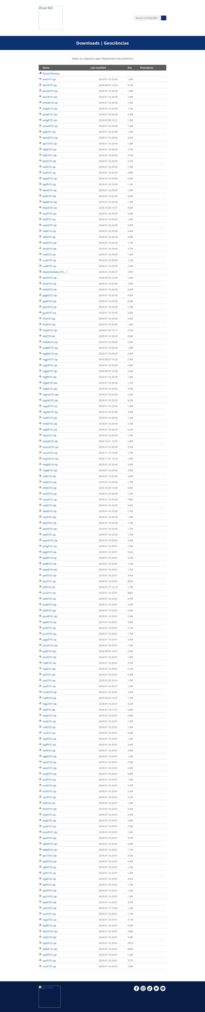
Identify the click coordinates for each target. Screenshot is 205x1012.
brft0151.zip (49, 219)
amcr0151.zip (50, 96)
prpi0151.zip (49, 651)
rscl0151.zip (49, 732)
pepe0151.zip (50, 569)
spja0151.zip (49, 878)
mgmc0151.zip (50, 394)
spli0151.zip (49, 884)
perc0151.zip (49, 575)
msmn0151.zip (50, 446)
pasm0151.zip (50, 540)
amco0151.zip (50, 90)
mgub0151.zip (50, 411)
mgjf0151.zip (49, 376)
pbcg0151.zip (50, 546)
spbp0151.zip (50, 849)
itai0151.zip (49, 336)
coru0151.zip (49, 248)
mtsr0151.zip (50, 493)
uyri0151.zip (49, 960)
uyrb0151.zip (50, 954)
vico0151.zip (49, 966)
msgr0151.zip (50, 429)
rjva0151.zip (49, 686)
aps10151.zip (50, 143)
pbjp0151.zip (49, 552)
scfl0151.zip (49, 802)
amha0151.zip (50, 102)
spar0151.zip (49, 837)
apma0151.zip (50, 137)
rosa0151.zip (49, 715)
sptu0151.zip (49, 902)
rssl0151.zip (49, 750)
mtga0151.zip (50, 470)
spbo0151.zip (50, 843)
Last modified (98, 67)
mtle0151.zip (49, 487)
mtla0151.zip (49, 481)
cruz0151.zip (49, 260)
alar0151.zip (49, 79)
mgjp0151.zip (50, 382)
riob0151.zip (49, 662)
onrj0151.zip (49, 517)
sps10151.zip (50, 896)
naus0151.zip (50, 499)
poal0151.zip (49, 604)
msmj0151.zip (50, 441)
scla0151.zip (49, 814)
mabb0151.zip (50, 347)
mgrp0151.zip (50, 406)
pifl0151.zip (49, 587)
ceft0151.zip (49, 236)
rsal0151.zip (49, 727)
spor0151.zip (49, 890)
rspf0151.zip (49, 744)
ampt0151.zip (50, 108)
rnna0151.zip (50, 692)
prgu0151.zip (50, 639)
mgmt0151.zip (50, 400)
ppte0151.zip (49, 622)
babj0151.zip (49, 149)
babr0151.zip (50, 155)
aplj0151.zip (49, 131)
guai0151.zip (49, 312)
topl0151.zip (49, 925)
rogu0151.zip (50, 703)
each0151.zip (50, 277)
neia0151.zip (49, 505)
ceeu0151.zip (50, 225)
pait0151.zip (49, 534)
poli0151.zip (49, 610)
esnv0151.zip (50, 289)
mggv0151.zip (50, 359)
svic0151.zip (49, 913)
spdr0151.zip (49, 861)
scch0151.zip (49, 791)
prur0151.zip (49, 657)
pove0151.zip (50, 616)
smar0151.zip (50, 832)
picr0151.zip (49, 581)
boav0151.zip (50, 207)
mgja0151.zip (50, 371)
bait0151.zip (49, 172)
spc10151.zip (50, 855)
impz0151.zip (50, 330)
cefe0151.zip (49, 231)
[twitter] (156, 990)
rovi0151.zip (49, 721)
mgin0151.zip (50, 365)
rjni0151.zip (49, 674)
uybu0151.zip (50, 948)
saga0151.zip (49, 756)
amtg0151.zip (50, 120)
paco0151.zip (50, 528)
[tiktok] (149, 990)
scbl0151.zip (49, 779)
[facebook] (136, 990)
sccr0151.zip (49, 797)
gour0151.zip (50, 306)
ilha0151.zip (49, 324)
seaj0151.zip (49, 820)
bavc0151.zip (50, 190)
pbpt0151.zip (50, 557)
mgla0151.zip (50, 388)
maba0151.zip (50, 341)
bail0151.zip (49, 166)
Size (130, 67)
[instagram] (143, 990)
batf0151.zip (49, 184)
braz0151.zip (49, 213)
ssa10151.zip (49, 908)
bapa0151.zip (50, 178)
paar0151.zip (49, 522)
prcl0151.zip (49, 627)
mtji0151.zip (49, 476)
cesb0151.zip (49, 242)
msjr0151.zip (49, 435)
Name (46, 67)
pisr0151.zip (49, 592)
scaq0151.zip (49, 773)
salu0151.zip (49, 762)
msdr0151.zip (50, 423)
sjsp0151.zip (49, 826)
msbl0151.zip (50, 417)
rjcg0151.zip (49, 668)
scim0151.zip (50, 808)
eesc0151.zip (49, 283)
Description (146, 67)
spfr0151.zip (49, 872)
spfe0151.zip (49, 867)
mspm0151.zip (50, 458)
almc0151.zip (50, 85)
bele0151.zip (49, 196)
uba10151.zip (50, 931)
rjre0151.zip (49, 680)
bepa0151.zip (50, 201)
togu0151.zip (49, 919)
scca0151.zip (49, 785)
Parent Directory (51, 73)
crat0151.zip (49, 254)
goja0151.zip (49, 301)
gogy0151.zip (50, 295)
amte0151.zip (50, 114)
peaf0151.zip (49, 563)
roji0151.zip (49, 709)
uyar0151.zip (49, 943)
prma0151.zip (50, 645)
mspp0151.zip (50, 464)
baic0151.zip (49, 161)
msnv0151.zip (50, 452)
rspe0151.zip (49, 738)
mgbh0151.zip (50, 353)
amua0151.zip (50, 125)
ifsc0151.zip (49, 318)
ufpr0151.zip (49, 937)
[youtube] (163, 990)
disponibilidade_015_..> (55, 271)
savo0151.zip (50, 767)
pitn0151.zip (49, 598)
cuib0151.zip (49, 266)
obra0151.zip (50, 511)
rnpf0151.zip (49, 697)
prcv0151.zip (49, 633)
